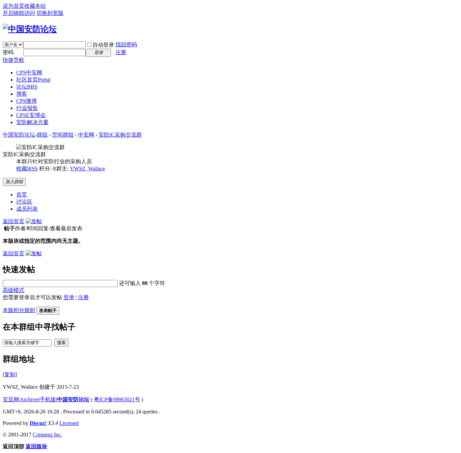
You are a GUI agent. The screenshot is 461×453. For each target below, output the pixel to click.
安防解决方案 (32, 122)
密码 (8, 52)
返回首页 (13, 221)
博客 (21, 94)
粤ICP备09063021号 (117, 399)
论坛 (26, 87)
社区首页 (33, 79)
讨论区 (24, 202)
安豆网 (11, 399)
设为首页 (13, 6)
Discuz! (38, 423)
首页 (21, 194)
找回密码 (126, 44)
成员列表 (27, 209)
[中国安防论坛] (30, 29)
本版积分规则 (19, 310)
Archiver (29, 399)
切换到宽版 (49, 13)
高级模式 (13, 290)
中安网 (86, 135)
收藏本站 (35, 6)
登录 (68, 297)
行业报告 (27, 108)
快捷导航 (13, 60)
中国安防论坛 (19, 135)
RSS (33, 168)
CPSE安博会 (31, 115)
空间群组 (63, 135)
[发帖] (34, 221)
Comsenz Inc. (47, 434)
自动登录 (103, 45)
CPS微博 (26, 101)
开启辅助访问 (19, 13)
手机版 (48, 399)
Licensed (69, 423)
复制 (9, 374)
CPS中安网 (29, 72)
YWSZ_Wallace (87, 168)
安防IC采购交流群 (120, 135)
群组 (42, 135)
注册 (120, 52)
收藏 (21, 168)
